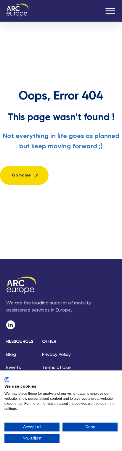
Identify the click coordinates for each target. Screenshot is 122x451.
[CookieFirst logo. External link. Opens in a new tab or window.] (6, 379)
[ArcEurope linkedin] (10, 324)
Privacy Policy (56, 354)
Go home (21, 175)
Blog (11, 354)
